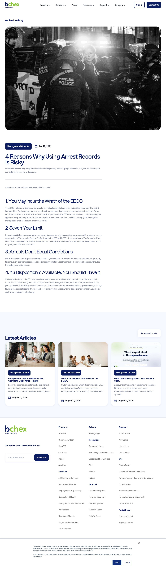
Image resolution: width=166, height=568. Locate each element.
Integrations (124, 446)
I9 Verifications (64, 528)
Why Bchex (123, 439)
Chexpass (62, 452)
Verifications (63, 509)
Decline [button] (127, 562)
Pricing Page (94, 433)
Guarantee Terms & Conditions (132, 471)
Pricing (74, 5)
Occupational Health (67, 496)
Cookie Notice (125, 484)
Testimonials (124, 452)
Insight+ (61, 458)
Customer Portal (126, 516)
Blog (91, 465)
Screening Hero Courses (99, 458)
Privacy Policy (125, 465)
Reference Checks (66, 516)
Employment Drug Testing (69, 490)
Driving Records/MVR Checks (71, 503)
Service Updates (96, 503)
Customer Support (97, 490)
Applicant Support (97, 496)
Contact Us (154, 4)
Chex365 (62, 446)
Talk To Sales (95, 516)
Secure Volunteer (66, 439)
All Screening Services (68, 477)
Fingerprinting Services (68, 522)
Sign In (139, 4)
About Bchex (124, 433)
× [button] (139, 543)
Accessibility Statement (129, 490)
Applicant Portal (126, 522)
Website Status (95, 509)
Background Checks (67, 484)
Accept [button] (117, 562)
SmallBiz (62, 465)
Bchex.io (62, 433)
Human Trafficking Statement (131, 496)
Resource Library (96, 446)
